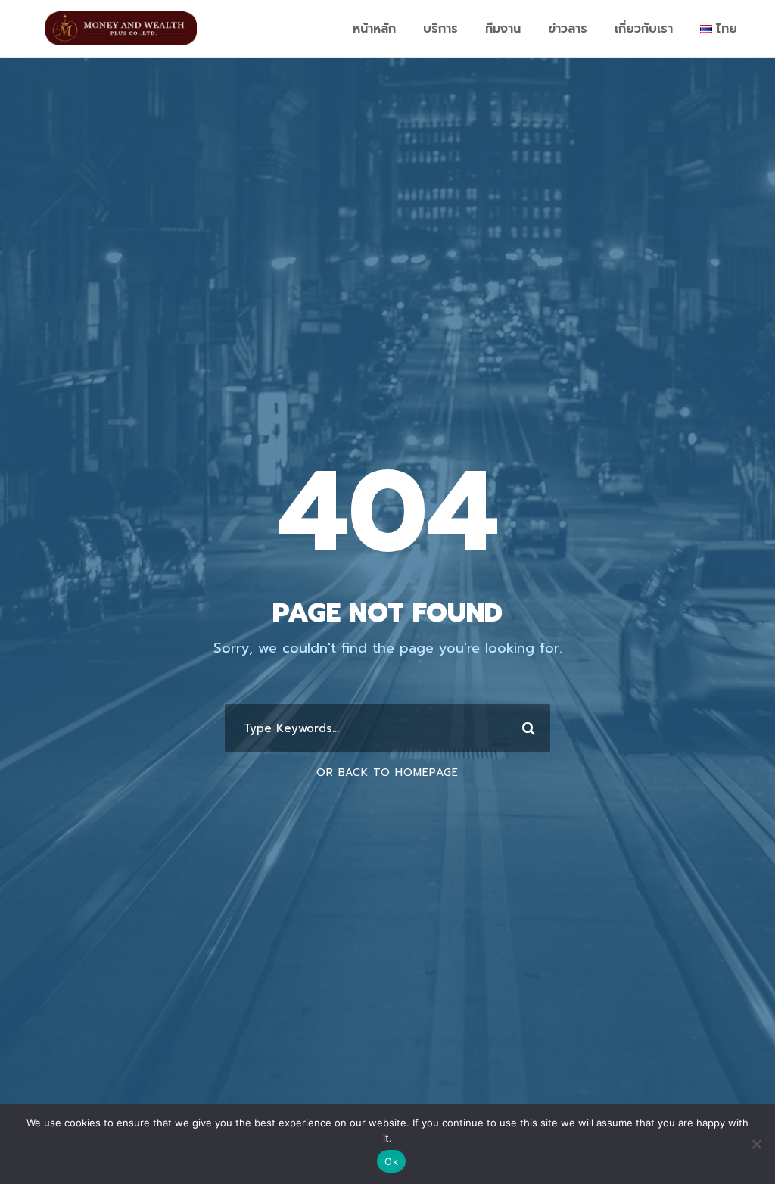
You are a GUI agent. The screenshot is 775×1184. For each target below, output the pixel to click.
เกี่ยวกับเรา (644, 29)
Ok (391, 1161)
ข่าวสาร (567, 29)
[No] (756, 1143)
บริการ (440, 29)
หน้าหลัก (374, 29)
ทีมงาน (503, 29)
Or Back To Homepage (387, 773)
